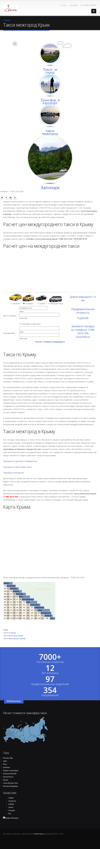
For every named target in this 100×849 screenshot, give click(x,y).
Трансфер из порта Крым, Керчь (17, 467)
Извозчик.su (39, 834)
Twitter (2, 197)
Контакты (74, 5)
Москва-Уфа (8, 758)
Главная (6, 20)
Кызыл (5, 780)
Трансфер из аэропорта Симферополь (20, 461)
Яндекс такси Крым (10, 770)
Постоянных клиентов (50, 662)
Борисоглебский (9, 774)
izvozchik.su (83, 337)
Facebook (12, 801)
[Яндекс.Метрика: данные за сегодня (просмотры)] (10, 818)
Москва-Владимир (10, 786)
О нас (64, 5)
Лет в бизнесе (50, 673)
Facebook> (6, 197)
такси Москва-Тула (10, 783)
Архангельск (8, 777)
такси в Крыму (9, 632)
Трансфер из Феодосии (13, 472)
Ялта (5, 764)
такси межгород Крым (13, 635)
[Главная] (10, 7)
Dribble (11, 804)
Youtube (10, 197)
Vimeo (10, 807)
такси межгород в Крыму (14, 638)
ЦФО (5, 761)
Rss (15, 197)
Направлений (50, 695)
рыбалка (6, 767)
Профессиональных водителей (50, 684)
